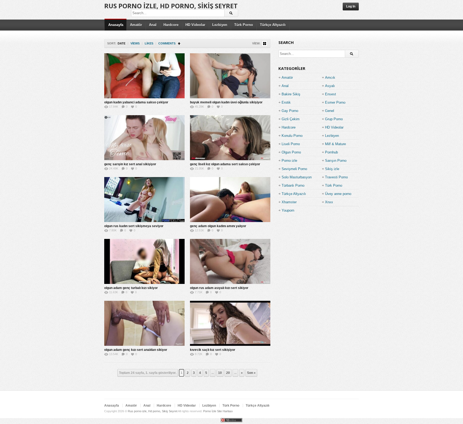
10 (220, 373)
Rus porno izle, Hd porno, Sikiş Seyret (171, 5)
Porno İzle (209, 411)
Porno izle (289, 161)
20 (228, 373)
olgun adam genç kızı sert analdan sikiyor (135, 350)
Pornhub (331, 152)
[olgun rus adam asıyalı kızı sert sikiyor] (230, 261)
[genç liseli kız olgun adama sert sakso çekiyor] (230, 137)
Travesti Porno (336, 177)
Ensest (330, 94)
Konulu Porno (292, 136)
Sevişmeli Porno (294, 169)
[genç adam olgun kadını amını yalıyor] (230, 199)
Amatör (136, 25)
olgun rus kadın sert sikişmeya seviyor (133, 226)
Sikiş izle (332, 169)
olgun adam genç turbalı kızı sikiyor (131, 288)
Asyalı (330, 86)
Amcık (330, 78)
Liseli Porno (291, 144)
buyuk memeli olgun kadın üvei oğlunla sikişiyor (226, 102)
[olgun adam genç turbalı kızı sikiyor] (144, 261)
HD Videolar (195, 25)
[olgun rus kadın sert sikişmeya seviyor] (144, 199)
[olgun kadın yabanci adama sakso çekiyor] (144, 76)
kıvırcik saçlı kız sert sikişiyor (212, 350)
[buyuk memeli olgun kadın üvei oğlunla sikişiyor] (230, 76)
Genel (329, 111)
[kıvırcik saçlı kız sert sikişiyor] (230, 323)
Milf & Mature (335, 144)
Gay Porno (290, 111)
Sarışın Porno (335, 161)
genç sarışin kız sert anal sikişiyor (130, 164)
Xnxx (329, 202)
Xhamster (289, 202)
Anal (152, 25)
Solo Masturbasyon (297, 177)
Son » (251, 373)
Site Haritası (225, 411)
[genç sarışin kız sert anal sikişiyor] (144, 137)
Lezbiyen (219, 25)
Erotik (286, 102)
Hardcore (170, 25)
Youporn (288, 210)
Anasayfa (115, 25)
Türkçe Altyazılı (273, 25)
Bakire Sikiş (291, 94)
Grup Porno (334, 119)
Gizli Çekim (291, 119)
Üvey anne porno (338, 194)
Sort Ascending (179, 43)
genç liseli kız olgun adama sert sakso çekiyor (225, 164)
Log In (350, 6)
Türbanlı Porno (293, 185)
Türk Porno (243, 25)
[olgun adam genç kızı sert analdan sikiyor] (144, 323)
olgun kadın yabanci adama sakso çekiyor (136, 102)
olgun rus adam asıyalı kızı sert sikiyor (219, 288)
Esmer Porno (335, 102)
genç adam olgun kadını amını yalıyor (218, 226)
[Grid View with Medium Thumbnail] (264, 43)
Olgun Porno (291, 152)
